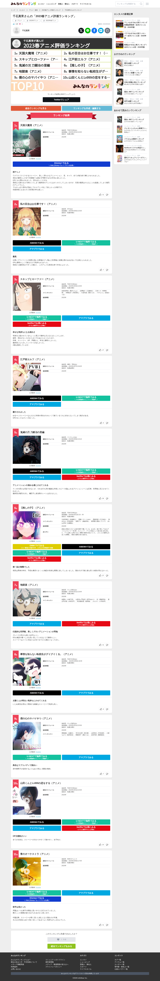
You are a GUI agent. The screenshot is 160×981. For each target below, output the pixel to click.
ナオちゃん (100, 293)
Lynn (88, 519)
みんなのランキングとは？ (21, 960)
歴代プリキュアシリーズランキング (137, 158)
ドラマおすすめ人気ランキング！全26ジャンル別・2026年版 (135, 35)
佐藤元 (71, 733)
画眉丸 (64, 599)
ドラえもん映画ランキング (134, 139)
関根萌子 (78, 735)
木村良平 (71, 601)
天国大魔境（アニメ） (32, 125)
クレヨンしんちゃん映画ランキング (137, 128)
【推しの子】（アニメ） (33, 507)
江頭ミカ (98, 291)
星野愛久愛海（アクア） (99, 521)
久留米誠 (84, 293)
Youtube (38, 159)
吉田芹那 (94, 735)
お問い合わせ (16, 969)
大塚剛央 (70, 523)
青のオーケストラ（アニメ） (35, 854)
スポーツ (74, 4)
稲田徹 (88, 601)
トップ (13, 10)
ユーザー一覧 (119, 964)
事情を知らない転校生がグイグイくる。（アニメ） (47, 654)
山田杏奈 (94, 733)
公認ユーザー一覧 (121, 969)
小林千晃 (70, 599)
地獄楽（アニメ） (29, 584)
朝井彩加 (70, 735)
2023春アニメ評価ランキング (51, 10)
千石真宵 (26, 31)
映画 (133, 42)
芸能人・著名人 (64, 4)
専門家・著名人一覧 (122, 967)
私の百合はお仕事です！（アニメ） (39, 204)
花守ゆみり (90, 599)
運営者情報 (49, 962)
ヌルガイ (95, 601)
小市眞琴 (102, 601)
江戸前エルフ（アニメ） (33, 359)
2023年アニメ (33, 20)
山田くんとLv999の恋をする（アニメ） (41, 783)
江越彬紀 (90, 291)
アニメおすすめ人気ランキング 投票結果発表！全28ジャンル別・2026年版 (135, 25)
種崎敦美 (101, 735)
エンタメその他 (136, 145)
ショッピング (51, 4)
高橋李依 (85, 521)
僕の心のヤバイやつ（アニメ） (36, 718)
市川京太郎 (79, 733)
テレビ (134, 31)
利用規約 (14, 967)
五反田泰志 (65, 519)
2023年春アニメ (50, 20)
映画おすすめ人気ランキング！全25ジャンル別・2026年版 (135, 46)
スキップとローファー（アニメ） (37, 279)
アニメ (19, 20)
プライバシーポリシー (53, 967)
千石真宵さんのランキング (73, 10)
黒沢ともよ (73, 291)
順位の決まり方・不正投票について (24, 962)
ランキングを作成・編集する (87, 108)
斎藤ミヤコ (82, 519)
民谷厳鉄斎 (80, 601)
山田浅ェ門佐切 (81, 599)
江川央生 (103, 519)
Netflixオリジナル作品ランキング (136, 148)
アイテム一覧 (119, 962)
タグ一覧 (118, 960)
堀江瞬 (86, 733)
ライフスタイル (85, 4)
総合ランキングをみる (61, 946)
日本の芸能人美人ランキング (135, 82)
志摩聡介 (83, 291)
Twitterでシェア (61, 99)
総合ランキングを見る (36, 108)
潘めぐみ (91, 293)
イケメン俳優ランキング (133, 73)
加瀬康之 (73, 519)
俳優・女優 (139, 61)
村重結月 (68, 293)
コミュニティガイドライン (55, 960)
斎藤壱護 (96, 519)
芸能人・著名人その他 (143, 80)
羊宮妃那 (70, 521)
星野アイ (78, 521)
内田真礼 (75, 293)
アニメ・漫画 (33, 10)
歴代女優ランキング (131, 63)
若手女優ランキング (131, 101)
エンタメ (41, 4)
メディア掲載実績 (17, 964)
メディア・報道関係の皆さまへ (56, 964)
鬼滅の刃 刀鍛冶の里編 (32, 432)
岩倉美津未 (65, 291)
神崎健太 (64, 733)
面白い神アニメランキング (134, 92)
